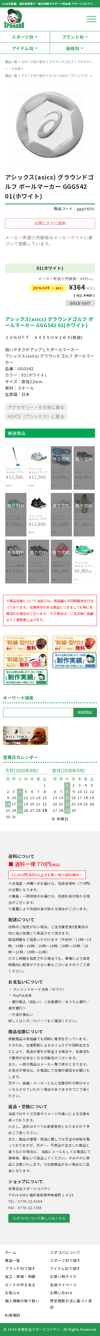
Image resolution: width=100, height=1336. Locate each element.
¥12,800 (38, 524)
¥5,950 (83, 571)
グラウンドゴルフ (61, 61)
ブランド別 (73, 37)
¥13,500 (15, 477)
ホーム (10, 1252)
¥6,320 (15, 568)
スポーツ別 (23, 37)
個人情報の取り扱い (22, 1300)
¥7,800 (15, 521)
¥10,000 (38, 568)
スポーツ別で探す (33, 61)
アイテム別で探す (65, 1268)
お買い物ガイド (34, 1020)
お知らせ (12, 1292)
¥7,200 (83, 521)
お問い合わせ (61, 1292)
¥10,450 (83, 474)
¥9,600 (61, 474)
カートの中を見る (20, 1284)
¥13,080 (61, 521)
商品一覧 (11, 61)
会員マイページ (63, 1284)
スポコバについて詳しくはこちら (39, 1218)
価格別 (72, 48)
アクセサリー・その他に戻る (36, 407)
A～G (52, 75)
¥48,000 (61, 568)
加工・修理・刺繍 (20, 1276)
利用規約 (12, 1315)
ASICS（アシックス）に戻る (36, 416)
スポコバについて (65, 1252)
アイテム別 (23, 48)
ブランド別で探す (33, 75)
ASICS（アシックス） (74, 75)
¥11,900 (38, 477)
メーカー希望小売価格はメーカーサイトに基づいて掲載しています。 (48, 240)
